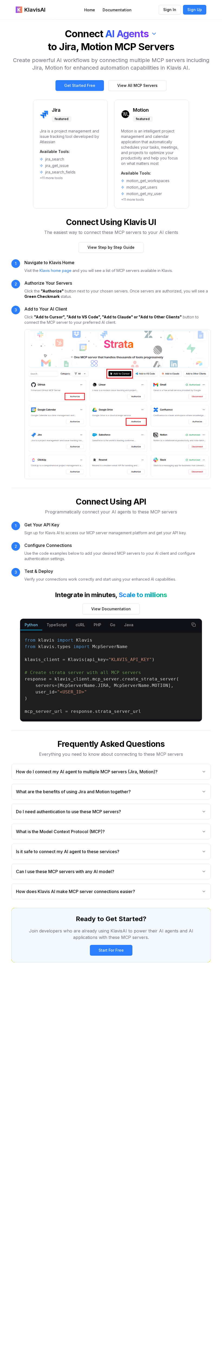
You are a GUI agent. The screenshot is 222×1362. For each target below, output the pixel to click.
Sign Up (194, 9)
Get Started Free (79, 85)
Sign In (169, 9)
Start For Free (111, 950)
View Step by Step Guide (111, 247)
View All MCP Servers (137, 85)
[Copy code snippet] (193, 624)
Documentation (117, 10)
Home (89, 10)
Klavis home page (55, 270)
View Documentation (111, 609)
